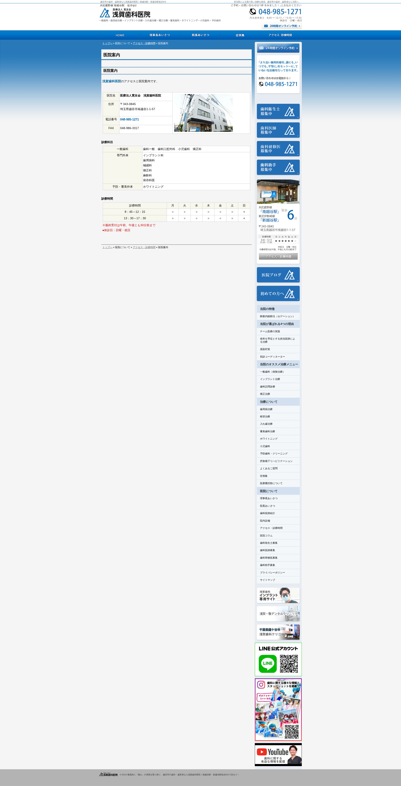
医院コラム (266, 535)
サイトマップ (267, 579)
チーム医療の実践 (270, 331)
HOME (119, 35)
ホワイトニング (269, 438)
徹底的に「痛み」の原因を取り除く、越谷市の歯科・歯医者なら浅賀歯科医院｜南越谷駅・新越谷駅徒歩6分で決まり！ (183, 774)
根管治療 (265, 416)
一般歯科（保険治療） (272, 371)
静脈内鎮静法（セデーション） (277, 316)
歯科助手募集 (267, 565)
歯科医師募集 (267, 550)
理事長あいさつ (269, 498)
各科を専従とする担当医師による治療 (277, 340)
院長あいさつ (267, 505)
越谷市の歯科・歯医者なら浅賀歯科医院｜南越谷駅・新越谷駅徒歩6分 (133, 2)
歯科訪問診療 (267, 386)
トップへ (107, 43)
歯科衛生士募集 (269, 542)
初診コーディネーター (272, 356)
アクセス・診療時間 (144, 43)
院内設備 (265, 520)
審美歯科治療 (267, 431)
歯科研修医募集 (269, 557)
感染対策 (265, 349)
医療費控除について (271, 483)
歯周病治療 (266, 409)
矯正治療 (265, 393)
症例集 (264, 475)
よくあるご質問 (269, 468)
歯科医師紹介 (267, 513)
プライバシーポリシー (272, 572)
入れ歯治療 (266, 423)
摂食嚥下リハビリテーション (276, 461)
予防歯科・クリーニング (274, 453)
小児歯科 (265, 446)
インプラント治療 (270, 379)
